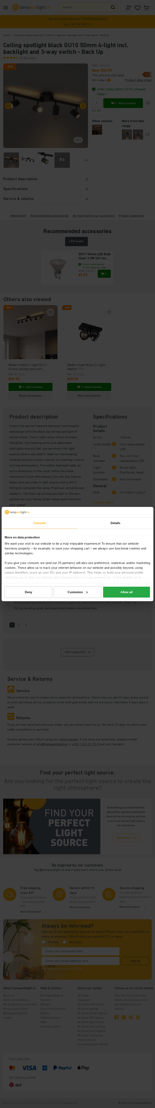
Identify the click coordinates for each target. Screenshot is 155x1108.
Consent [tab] (40, 523)
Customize (75, 592)
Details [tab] (115, 523)
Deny (28, 592)
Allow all (126, 592)
